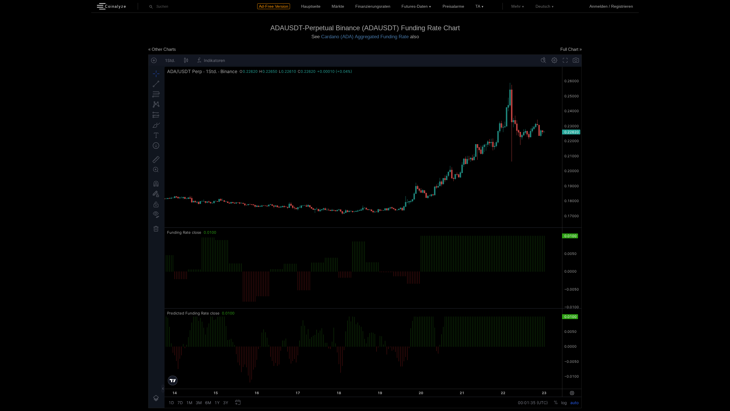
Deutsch (543, 6)
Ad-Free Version (273, 6)
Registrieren (622, 6)
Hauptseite (311, 6)
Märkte (338, 6)
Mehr (516, 6)
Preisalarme (453, 6)
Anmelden (598, 6)
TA (477, 6)
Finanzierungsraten (372, 6)
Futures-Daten (415, 6)
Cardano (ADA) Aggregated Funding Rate (365, 36)
